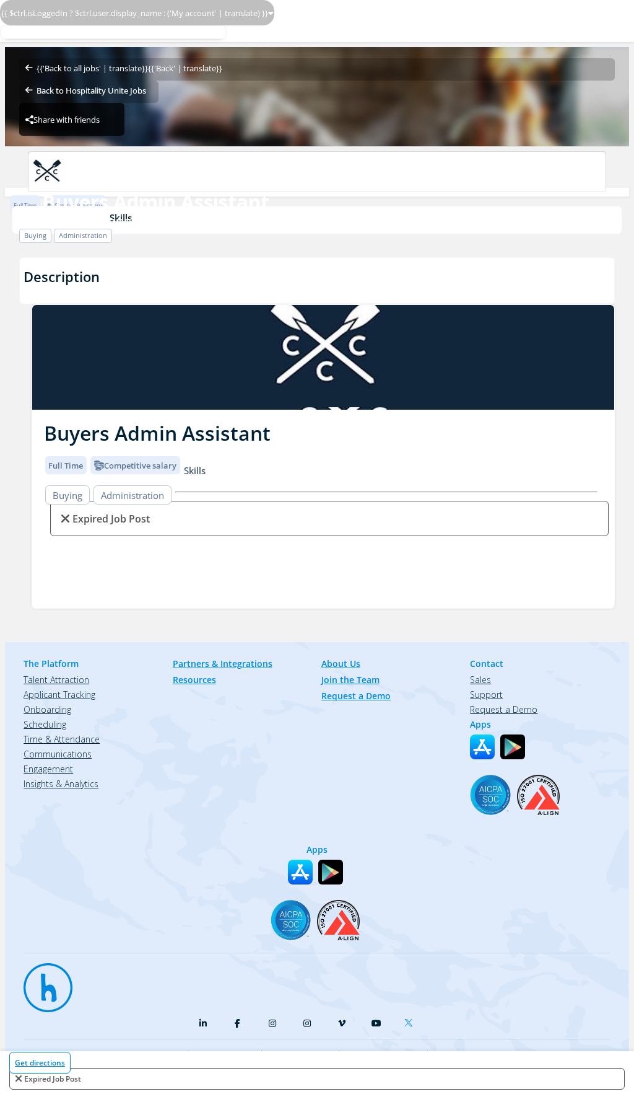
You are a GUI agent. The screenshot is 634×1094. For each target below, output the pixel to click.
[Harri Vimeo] (342, 1023)
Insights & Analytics (61, 784)
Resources (194, 680)
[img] (323, 357)
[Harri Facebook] (238, 1023)
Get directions (40, 1062)
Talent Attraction (56, 680)
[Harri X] (411, 1020)
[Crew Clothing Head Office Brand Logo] (316, 172)
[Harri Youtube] (376, 1023)
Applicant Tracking (59, 694)
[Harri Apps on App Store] (482, 746)
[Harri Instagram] (272, 1023)
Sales (480, 680)
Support (486, 694)
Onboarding (47, 709)
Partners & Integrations (222, 663)
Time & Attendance (62, 739)
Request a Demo (356, 696)
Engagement (48, 769)
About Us (340, 663)
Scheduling (45, 724)
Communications (58, 754)
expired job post (52, 1079)
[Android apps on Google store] (512, 746)
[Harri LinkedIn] (203, 1023)
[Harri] (42, 981)
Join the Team (350, 680)
